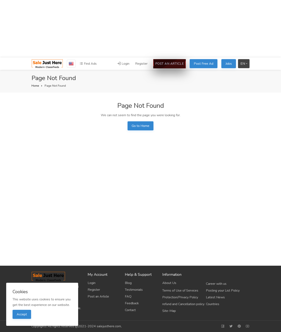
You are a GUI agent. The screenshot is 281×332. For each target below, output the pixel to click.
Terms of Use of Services (180, 290)
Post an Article (169, 64)
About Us (169, 283)
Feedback (132, 303)
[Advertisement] (140, 28)
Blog (128, 283)
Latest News (215, 297)
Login (125, 63)
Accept (22, 314)
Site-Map (169, 311)
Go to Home (140, 126)
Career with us (216, 283)
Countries (212, 304)
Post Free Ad (203, 63)
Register (141, 63)
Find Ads (90, 63)
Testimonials (134, 289)
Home (35, 86)
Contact (130, 310)
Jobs (228, 63)
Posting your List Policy (223, 290)
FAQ (128, 296)
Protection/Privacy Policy (180, 297)
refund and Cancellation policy (183, 304)
